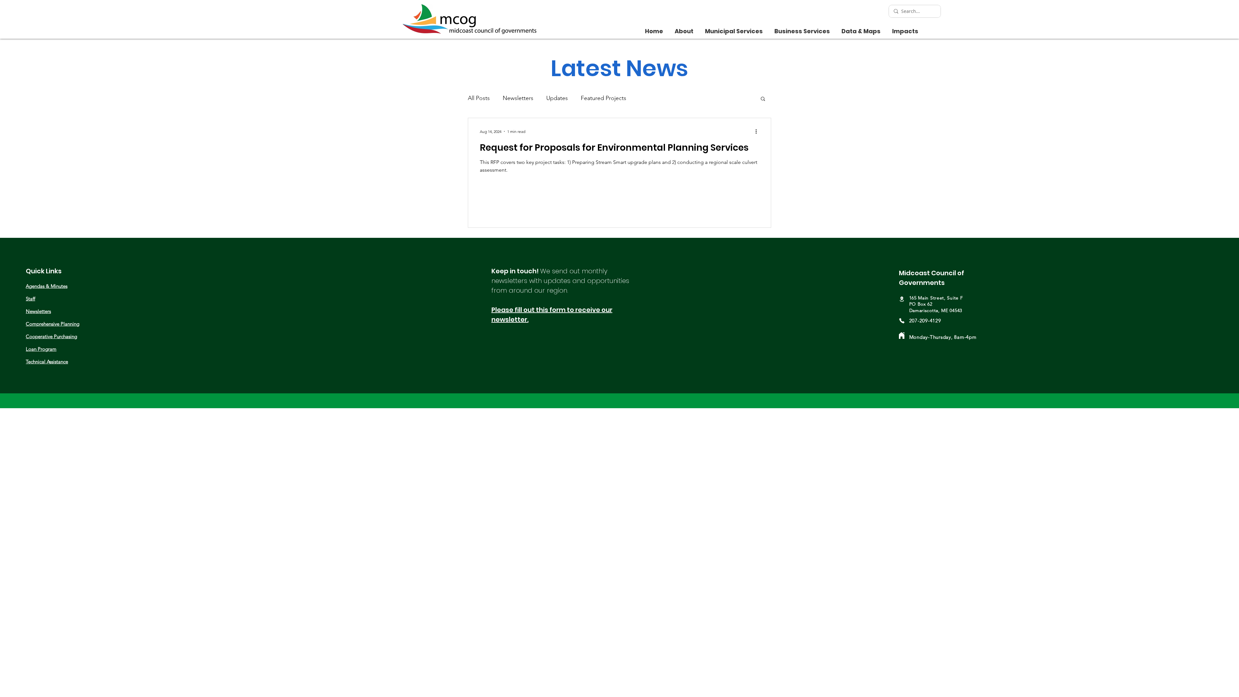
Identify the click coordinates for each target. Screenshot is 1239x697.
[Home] (901, 335)
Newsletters (518, 98)
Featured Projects (603, 98)
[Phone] (902, 321)
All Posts (479, 98)
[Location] (902, 299)
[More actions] (758, 131)
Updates (557, 98)
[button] (684, 28)
